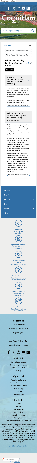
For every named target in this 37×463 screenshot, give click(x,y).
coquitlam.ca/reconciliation (18, 446)
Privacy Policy (18, 418)
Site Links (18, 400)
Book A (6, 195)
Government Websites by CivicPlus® (18, 421)
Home (5, 45)
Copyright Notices (18, 415)
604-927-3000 (22, 345)
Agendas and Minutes (18, 380)
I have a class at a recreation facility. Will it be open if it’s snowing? (15, 80)
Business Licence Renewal (18, 386)
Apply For (7, 190)
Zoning (18, 370)
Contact (7, 199)
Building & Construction (18, 383)
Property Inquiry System (18, 365)
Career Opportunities (18, 362)
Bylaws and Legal (18, 388)
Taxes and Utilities (18, 368)
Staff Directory (18, 394)
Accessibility (18, 412)
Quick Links (19, 358)
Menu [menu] (6, 4)
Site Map (18, 406)
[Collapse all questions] (31, 63)
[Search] (30, 50)
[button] (32, 30)
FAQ (9, 45)
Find (5, 204)
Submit (6, 209)
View (6, 213)
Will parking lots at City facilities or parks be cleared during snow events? (16, 116)
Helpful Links (18, 376)
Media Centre (18, 409)
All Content (9, 70)
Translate (17, 462)
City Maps (18, 391)
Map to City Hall (18, 333)
